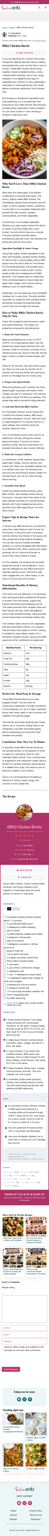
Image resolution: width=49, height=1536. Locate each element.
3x (18, 909)
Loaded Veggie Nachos (35, 1469)
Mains (12, 27)
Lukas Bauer (16, 33)
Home (4, 27)
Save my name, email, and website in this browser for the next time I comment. (24, 1348)
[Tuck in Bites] (10, 7)
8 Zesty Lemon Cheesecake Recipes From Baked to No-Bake (35, 1271)
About (13, 1511)
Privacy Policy (35, 1511)
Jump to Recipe (26, 53)
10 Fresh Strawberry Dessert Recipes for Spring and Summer (34, 1240)
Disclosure (35, 1519)
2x (13, 909)
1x (9, 909)
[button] (39, 7)
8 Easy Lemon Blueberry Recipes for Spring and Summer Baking (13, 1271)
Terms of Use (36, 1515)
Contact (13, 1515)
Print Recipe (25, 870)
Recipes (13, 1519)
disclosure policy (40, 40)
